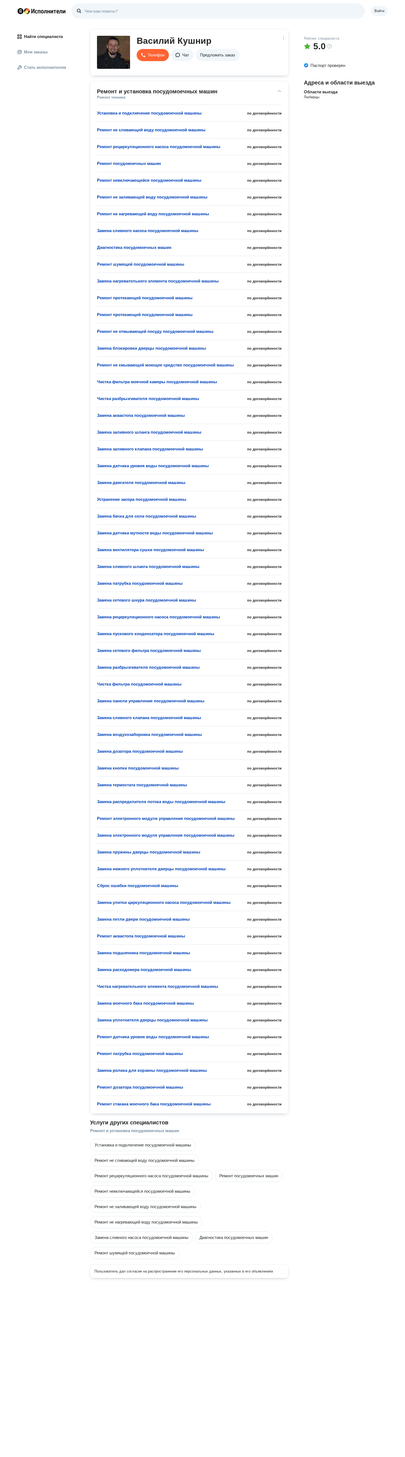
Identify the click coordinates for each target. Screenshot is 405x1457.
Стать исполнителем (45, 67)
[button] (153, 55)
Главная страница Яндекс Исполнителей (41, 11)
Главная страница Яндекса (20, 11)
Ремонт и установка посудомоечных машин (134, 1130)
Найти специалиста (43, 36)
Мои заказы (36, 52)
